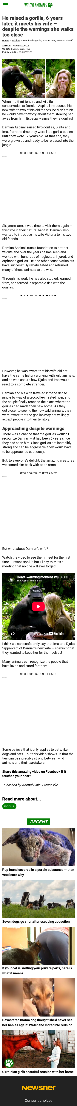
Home (5, 40)
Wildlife (16, 40)
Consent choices (38, 1101)
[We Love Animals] (38, 5)
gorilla (9, 806)
